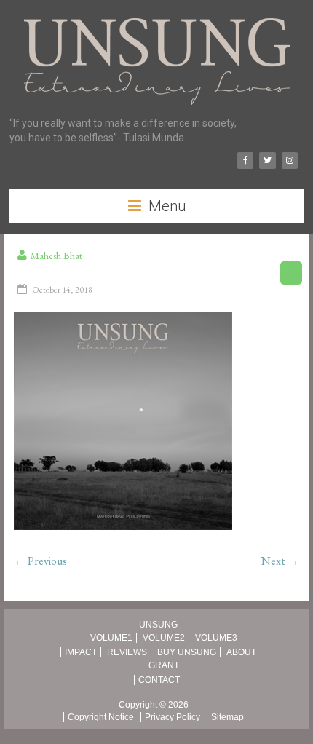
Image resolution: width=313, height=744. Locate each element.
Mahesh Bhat (56, 255)
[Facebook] (245, 160)
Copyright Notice (101, 717)
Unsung (158, 625)
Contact (159, 680)
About (241, 652)
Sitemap (227, 717)
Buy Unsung (186, 652)
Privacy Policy (172, 717)
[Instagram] (290, 160)
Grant (163, 665)
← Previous (40, 561)
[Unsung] (157, 18)
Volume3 (216, 638)
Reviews (127, 652)
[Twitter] (267, 160)
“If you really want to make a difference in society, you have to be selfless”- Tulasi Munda (123, 130)
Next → (280, 561)
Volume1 (111, 638)
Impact (81, 652)
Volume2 (164, 638)
